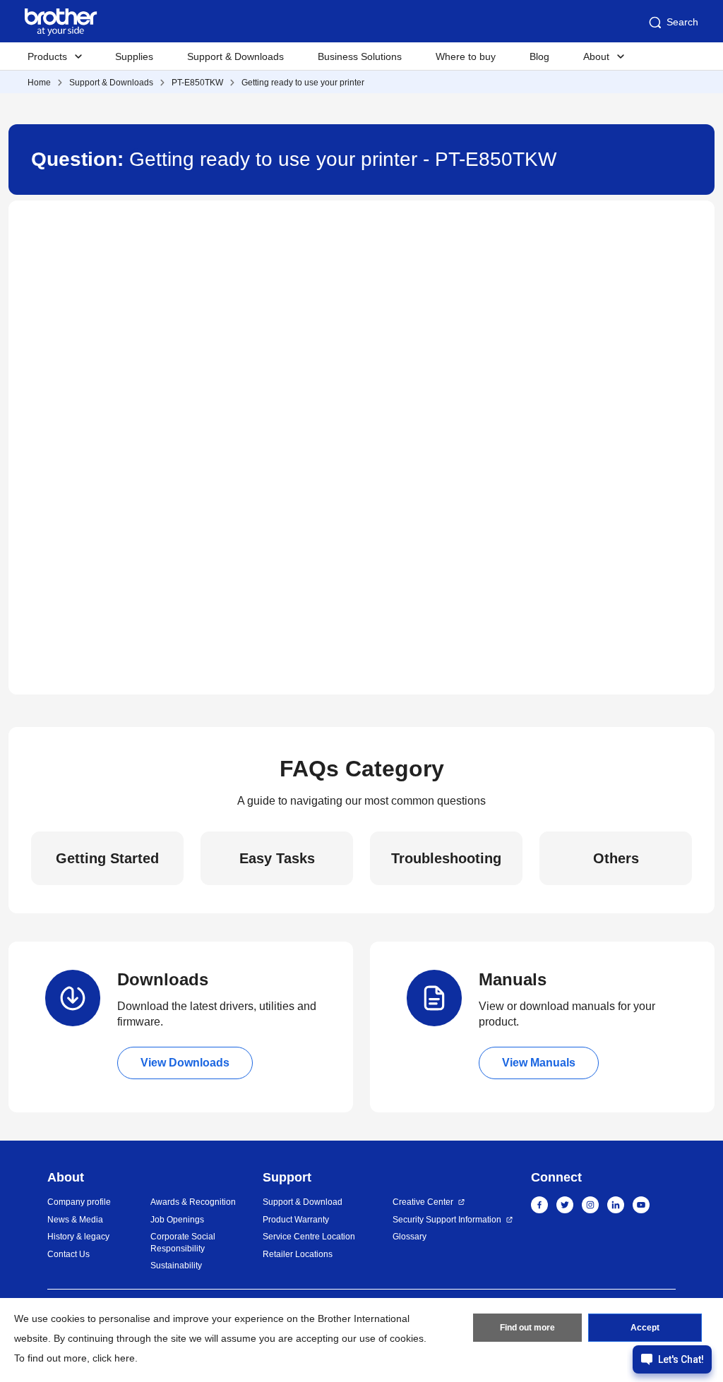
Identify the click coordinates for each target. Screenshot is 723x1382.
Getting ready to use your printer (302, 83)
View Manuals (538, 1063)
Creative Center (423, 1202)
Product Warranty (296, 1220)
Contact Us (68, 1254)
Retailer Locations (298, 1254)
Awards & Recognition (193, 1202)
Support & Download (302, 1202)
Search (682, 22)
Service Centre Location (309, 1237)
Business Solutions (360, 56)
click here (113, 1358)
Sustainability (176, 1265)
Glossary (409, 1237)
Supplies (134, 56)
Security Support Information (447, 1220)
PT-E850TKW (197, 83)
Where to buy (466, 56)
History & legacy (78, 1237)
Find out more (527, 1328)
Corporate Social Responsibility (182, 1243)
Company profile (79, 1202)
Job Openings (177, 1220)
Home (39, 83)
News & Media (75, 1220)
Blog (539, 56)
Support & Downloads (235, 56)
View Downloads (185, 1063)
